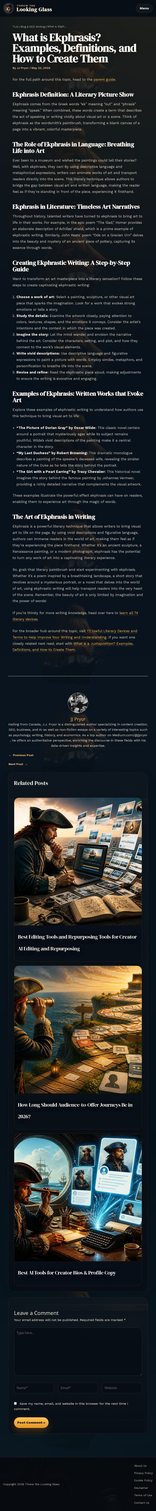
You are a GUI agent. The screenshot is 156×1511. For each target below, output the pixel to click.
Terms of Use (143, 1495)
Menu (144, 8)
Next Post (18, 764)
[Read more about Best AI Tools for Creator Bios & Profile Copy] (78, 1197)
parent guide (104, 79)
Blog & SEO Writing (32, 26)
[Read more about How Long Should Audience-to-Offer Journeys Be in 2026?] (78, 1029)
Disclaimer (141, 1487)
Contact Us (141, 1502)
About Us (140, 1465)
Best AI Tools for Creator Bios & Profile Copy (67, 1272)
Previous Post (21, 755)
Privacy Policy (143, 1473)
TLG (15, 26)
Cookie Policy (143, 1480)
